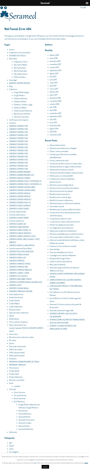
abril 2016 (53, 110)
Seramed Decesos (25, 414)
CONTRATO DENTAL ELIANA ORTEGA (22, 245)
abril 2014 (53, 131)
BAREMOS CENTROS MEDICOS (19, 83)
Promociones (14, 368)
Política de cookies (15, 349)
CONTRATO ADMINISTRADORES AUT (21, 175)
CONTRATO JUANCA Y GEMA (19, 273)
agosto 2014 (54, 128)
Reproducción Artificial (22, 114)
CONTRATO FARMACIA (16, 260)
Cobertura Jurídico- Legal (23, 104)
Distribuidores (14, 319)
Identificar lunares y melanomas (61, 200)
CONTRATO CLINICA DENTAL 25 (20, 230)
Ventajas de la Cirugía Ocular (60, 258)
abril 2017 (53, 86)
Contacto (12, 123)
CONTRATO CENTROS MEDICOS (20, 193)
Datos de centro (15, 309)
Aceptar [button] (45, 467)
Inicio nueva (13, 334)
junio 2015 (53, 122)
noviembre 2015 (55, 113)
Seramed (12, 389)
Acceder (83, 7)
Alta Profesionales (20, 71)
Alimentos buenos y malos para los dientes (65, 203)
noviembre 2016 (55, 101)
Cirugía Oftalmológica (21, 92)
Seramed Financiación (27, 420)
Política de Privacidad (16, 355)
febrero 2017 (54, 92)
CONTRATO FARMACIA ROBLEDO (20, 270)
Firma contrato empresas (18, 322)
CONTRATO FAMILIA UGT (17, 257)
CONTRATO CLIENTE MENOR (18, 218)
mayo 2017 (54, 82)
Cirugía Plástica (19, 95)
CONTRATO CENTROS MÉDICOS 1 (20, 199)
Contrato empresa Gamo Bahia (20, 248)
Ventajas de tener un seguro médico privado (65, 166)
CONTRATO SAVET (15, 285)
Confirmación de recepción (18, 120)
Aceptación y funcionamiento (19, 52)
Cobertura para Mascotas (23, 110)
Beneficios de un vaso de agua (60, 197)
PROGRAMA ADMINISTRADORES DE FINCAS (24, 362)
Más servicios (23, 410)
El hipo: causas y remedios (59, 151)
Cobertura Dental (20, 101)
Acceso (11, 49)
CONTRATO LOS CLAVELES (18, 276)
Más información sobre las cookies (21, 337)
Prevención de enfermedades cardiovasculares (66, 173)
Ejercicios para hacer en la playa (61, 191)
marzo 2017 (54, 89)
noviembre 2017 (55, 64)
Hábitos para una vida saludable (61, 176)
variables (17, 386)
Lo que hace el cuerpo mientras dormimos (65, 222)
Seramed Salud (24, 426)
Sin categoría (14, 452)
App (10, 443)
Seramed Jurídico (25, 423)
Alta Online (13, 58)
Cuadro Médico (14, 303)
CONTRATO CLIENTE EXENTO (19, 208)
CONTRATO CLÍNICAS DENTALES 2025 (22, 236)
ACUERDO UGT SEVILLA (17, 55)
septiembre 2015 (56, 116)
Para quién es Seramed (17, 346)
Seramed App (55, 249)
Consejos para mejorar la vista (60, 218)
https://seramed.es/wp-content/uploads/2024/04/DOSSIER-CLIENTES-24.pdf (26, 328)
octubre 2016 (54, 104)
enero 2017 (54, 95)
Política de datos (20, 77)
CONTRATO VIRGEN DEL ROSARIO (20, 291)
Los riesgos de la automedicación (61, 228)
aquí (35, 463)
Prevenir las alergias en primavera (62, 225)
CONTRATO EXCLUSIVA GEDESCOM (21, 251)
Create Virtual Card (16, 297)
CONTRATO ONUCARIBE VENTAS (20, 279)
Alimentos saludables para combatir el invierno (66, 234)
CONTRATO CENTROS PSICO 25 (20, 202)
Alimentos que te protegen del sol (61, 185)
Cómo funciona (19, 392)
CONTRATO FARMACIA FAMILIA (19, 264)
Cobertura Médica (20, 107)
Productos (13, 358)
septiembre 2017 (56, 70)
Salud (11, 383)
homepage (70, 36)
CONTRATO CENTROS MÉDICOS (20, 196)
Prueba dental (14, 371)
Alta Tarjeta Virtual (20, 74)
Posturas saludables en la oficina (61, 252)
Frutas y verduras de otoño (59, 160)
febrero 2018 (54, 55)
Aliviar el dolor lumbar (57, 145)
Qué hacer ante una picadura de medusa (64, 188)
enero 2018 (54, 58)
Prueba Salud (14, 374)
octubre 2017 (54, 67)
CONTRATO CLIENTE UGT (17, 224)
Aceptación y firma (21, 62)
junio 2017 (53, 79)
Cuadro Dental (14, 300)
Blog (10, 86)
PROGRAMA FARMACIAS (17, 365)
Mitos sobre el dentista (58, 264)
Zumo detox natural (57, 206)
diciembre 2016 (55, 98)
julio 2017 (53, 76)
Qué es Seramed (19, 398)
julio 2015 (53, 119)
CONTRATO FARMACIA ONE (18, 267)
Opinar (11, 343)
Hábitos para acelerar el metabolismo (63, 231)
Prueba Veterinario (15, 377)
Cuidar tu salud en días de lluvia (61, 261)
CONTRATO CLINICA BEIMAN (19, 227)
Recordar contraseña (16, 380)
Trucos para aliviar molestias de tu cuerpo (64, 237)
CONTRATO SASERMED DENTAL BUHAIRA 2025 (25, 282)
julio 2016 (53, 107)
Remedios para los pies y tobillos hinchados (65, 209)
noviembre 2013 (55, 135)
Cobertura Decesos (20, 98)
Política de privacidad (16, 352)
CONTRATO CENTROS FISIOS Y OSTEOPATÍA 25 (25, 181)
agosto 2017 (54, 73)
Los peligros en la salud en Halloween (63, 255)
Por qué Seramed (20, 395)
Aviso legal (13, 80)
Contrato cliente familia (17, 212)
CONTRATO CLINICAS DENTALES (20, 233)
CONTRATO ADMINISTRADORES (20, 172)
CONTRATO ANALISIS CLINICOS (19, 178)
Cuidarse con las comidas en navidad (63, 246)
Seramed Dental (24, 417)
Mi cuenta (12, 340)
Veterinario (13, 432)
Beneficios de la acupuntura (60, 194)
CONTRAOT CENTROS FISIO (18, 126)
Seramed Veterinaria (26, 429)
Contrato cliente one (16, 221)
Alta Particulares (20, 68)
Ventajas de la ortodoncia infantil (61, 169)
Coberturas (13, 89)
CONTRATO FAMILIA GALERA (19, 254)
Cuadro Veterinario (16, 306)
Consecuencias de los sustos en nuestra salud (66, 163)
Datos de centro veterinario (19, 313)
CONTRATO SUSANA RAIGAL (19, 288)
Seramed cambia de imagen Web (61, 310)
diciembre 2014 (55, 125)
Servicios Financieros (21, 117)
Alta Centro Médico (20, 65)
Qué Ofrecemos (19, 401)
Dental (11, 316)
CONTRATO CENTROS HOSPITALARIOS (22, 187)
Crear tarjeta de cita (16, 294)
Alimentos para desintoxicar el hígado (63, 148)
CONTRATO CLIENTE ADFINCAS (20, 205)
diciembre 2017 (55, 61)
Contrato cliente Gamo (17, 215)
